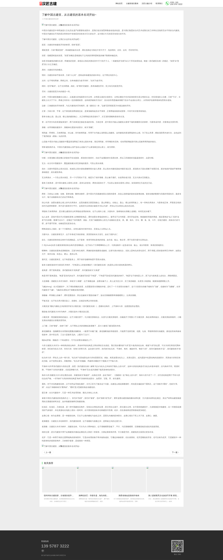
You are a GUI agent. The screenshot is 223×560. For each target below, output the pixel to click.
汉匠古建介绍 (147, 3)
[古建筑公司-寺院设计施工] (48, 3)
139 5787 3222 (55, 546)
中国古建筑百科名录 (51, 19)
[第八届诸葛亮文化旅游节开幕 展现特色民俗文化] (164, 479)
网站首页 (119, 3)
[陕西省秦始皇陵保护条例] (129, 479)
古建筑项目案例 (132, 3)
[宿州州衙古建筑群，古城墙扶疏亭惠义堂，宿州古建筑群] (59, 479)
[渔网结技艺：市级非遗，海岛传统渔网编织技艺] (94, 479)
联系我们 (159, 3)
